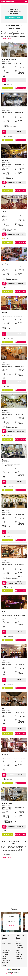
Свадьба (18, 937)
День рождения (20, 941)
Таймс (4, 660)
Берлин (4, 312)
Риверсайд (5, 510)
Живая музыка (5, 962)
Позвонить (9, 88)
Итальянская (19, 958)
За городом (5, 954)
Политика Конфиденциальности (14, 973)
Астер (4, 611)
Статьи (4, 965)
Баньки (4, 460)
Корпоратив (19, 945)
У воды (4, 956)
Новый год (18, 939)
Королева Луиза (7, 803)
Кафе (3, 939)
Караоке (4, 958)
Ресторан (4, 937)
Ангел (4, 560)
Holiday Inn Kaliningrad (9, 59)
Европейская (19, 954)
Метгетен (5, 410)
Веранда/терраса (6, 943)
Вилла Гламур (6, 754)
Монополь (5, 160)
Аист (3, 108)
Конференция (19, 947)
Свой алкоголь (5, 952)
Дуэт (3, 362)
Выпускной (18, 943)
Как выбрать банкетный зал (11, 920)
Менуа (4, 708)
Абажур (4, 263)
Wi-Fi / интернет (6, 960)
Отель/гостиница (6, 941)
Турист (4, 211)
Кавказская (18, 956)
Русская (18, 952)
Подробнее (11, 925)
